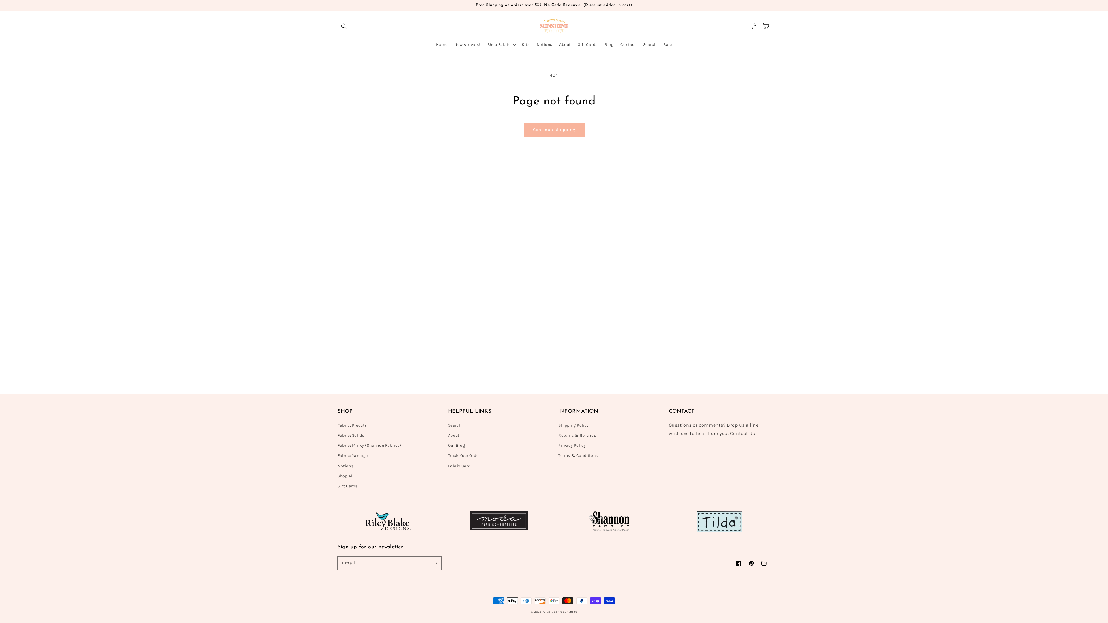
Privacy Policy (572, 445)
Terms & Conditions (578, 455)
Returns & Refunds (577, 435)
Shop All (346, 476)
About (454, 435)
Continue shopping (554, 129)
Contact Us (742, 433)
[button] (344, 26)
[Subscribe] (435, 563)
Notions (345, 466)
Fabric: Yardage (353, 455)
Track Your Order (464, 455)
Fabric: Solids (351, 435)
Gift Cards (348, 486)
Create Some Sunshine (560, 611)
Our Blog (456, 445)
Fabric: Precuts (352, 425)
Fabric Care (459, 466)
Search (455, 425)
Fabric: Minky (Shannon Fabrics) (369, 445)
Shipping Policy (573, 425)
